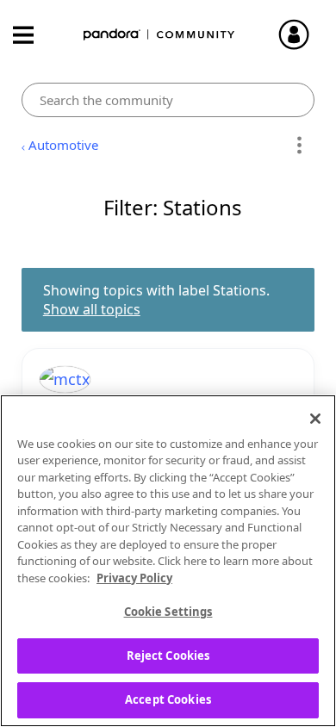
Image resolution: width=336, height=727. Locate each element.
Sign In (301, 34)
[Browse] (32, 35)
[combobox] (168, 100)
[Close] (315, 419)
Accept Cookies (168, 699)
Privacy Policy (134, 578)
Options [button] (298, 145)
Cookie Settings (168, 611)
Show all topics (91, 309)
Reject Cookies (168, 655)
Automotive (63, 144)
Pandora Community (159, 35)
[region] (168, 561)
